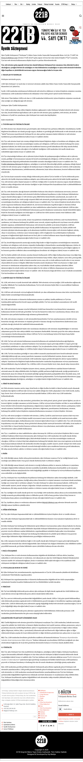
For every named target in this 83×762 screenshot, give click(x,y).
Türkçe (73, 4)
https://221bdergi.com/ (9, 58)
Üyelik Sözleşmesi (63, 719)
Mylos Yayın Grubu (34, 752)
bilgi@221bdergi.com (50, 502)
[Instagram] (41, 726)
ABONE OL (71, 715)
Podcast (40, 4)
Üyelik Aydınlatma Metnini (11, 164)
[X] (44, 726)
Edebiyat (8, 4)
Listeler (34, 4)
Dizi (21, 4)
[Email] (53, 726)
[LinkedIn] (48, 726)
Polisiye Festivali (48, 4)
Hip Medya (51, 754)
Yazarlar (57, 4)
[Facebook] (46, 726)
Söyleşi (28, 4)
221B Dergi (64, 4)
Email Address (63, 705)
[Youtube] (51, 726)
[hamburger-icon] (35, 716)
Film (16, 4)
